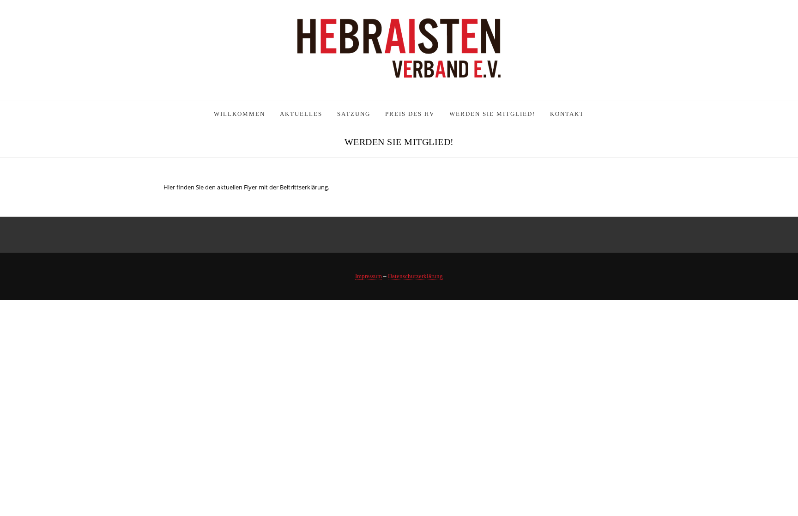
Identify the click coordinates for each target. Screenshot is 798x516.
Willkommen (239, 113)
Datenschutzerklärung (415, 276)
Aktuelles (301, 113)
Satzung (353, 113)
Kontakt (567, 113)
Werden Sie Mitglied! (492, 113)
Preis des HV (410, 113)
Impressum (368, 276)
